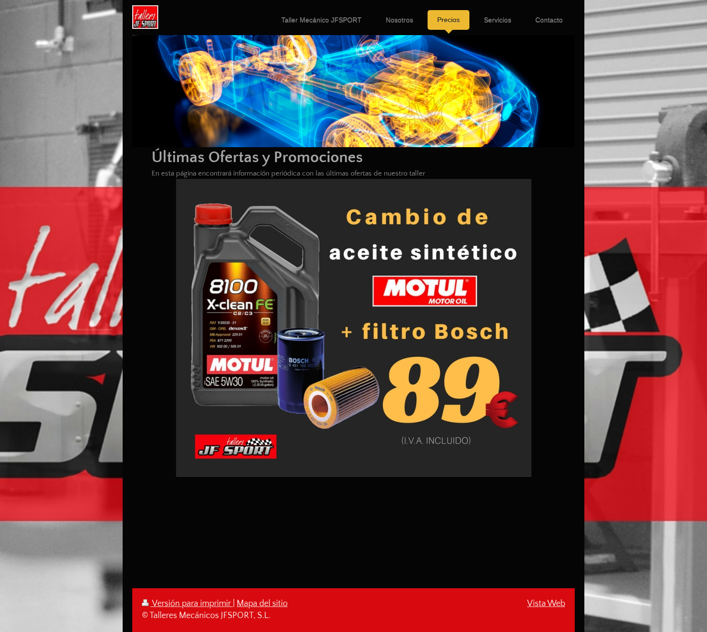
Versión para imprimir (192, 603)
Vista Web (546, 603)
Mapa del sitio (262, 603)
